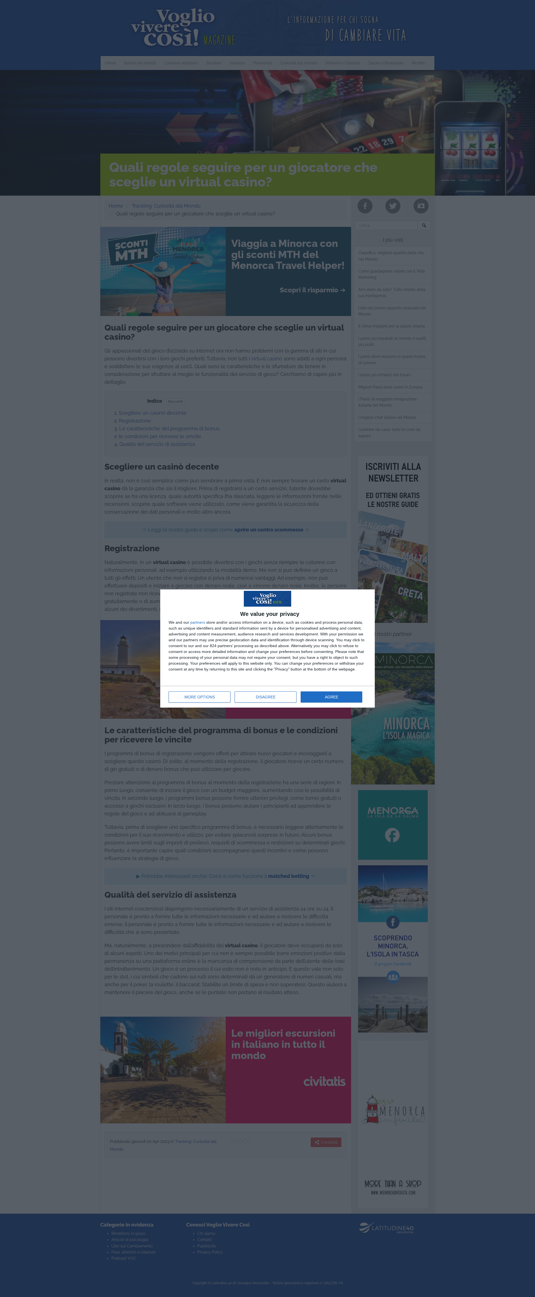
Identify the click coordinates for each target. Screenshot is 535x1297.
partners (197, 622)
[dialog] (267, 648)
